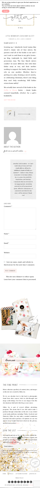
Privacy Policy (19, 478)
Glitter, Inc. (20, 15)
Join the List (32, 474)
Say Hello (10, 474)
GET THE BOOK (10, 100)
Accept (5, 11)
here (18, 423)
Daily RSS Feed (13, 457)
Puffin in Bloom (10, 90)
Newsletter (28, 457)
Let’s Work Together (21, 474)
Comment (8, 206)
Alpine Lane (32, 485)
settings (22, 7)
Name (6, 234)
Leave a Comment (26, 39)
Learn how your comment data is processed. (20, 279)
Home (4, 474)
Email (6, 243)
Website (7, 253)
